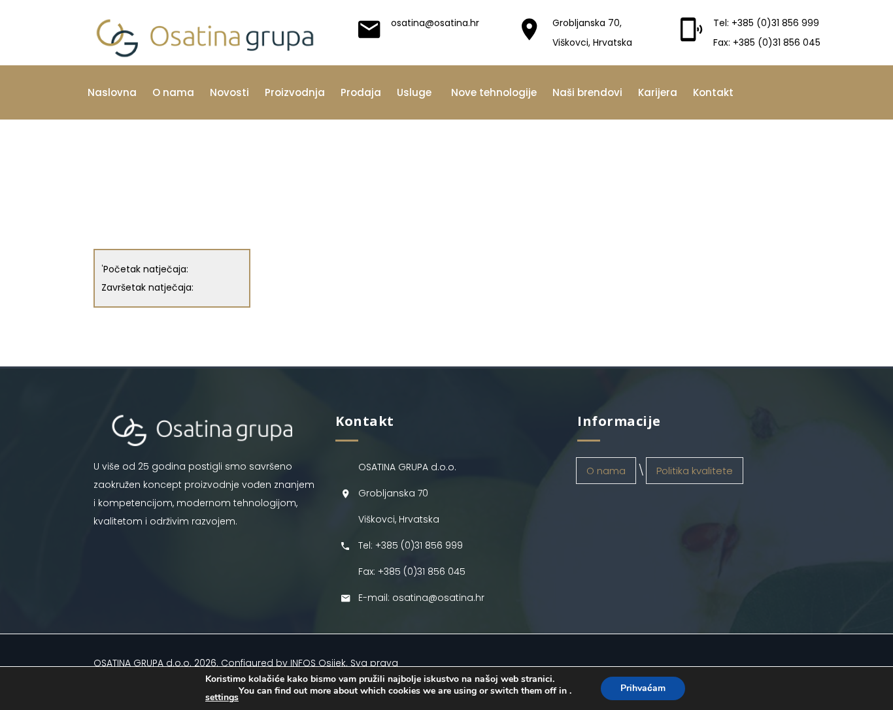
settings (222, 697)
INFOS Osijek (318, 663)
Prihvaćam (643, 688)
